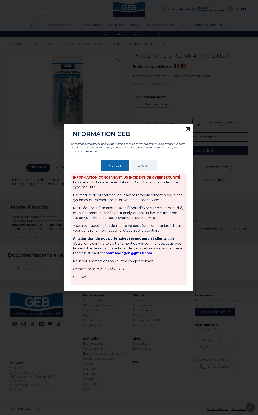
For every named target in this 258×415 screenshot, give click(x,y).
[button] (187, 129)
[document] (129, 207)
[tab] (115, 165)
